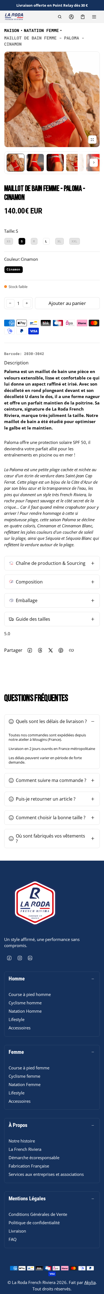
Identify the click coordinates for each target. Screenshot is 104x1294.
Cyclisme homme (25, 1002)
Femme (16, 1052)
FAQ (13, 1239)
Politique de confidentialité (34, 1222)
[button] (59, 17)
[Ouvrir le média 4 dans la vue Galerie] (55, 162)
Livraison (17, 1231)
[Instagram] (20, 958)
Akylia (90, 1282)
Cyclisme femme (24, 1076)
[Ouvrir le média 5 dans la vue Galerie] (74, 162)
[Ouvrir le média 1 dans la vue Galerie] (15, 162)
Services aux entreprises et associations (46, 1174)
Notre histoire (22, 1141)
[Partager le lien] (71, 650)
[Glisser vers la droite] (94, 162)
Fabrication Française (29, 1166)
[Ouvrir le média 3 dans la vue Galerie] (35, 162)
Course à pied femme (29, 1068)
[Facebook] (9, 958)
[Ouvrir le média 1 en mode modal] (52, 99)
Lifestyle (16, 1019)
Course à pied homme (30, 994)
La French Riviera (25, 1149)
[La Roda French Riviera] (14, 17)
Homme (17, 979)
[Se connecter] (71, 17)
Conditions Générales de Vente (38, 1214)
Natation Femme (41, 30)
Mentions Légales (27, 1199)
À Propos (18, 1125)
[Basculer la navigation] (94, 17)
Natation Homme (25, 1011)
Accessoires (20, 1027)
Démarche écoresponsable (34, 1157)
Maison (11, 30)
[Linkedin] (30, 958)
